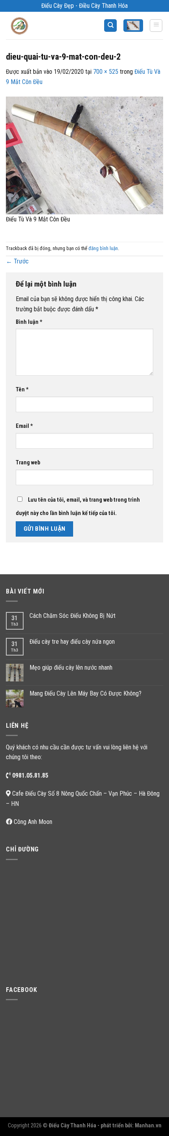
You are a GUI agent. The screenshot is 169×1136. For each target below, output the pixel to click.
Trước (17, 261)
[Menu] (156, 25)
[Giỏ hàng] (133, 25)
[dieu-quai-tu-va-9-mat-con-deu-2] (84, 155)
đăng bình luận (103, 248)
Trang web (28, 462)
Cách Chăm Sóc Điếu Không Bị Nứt (72, 615)
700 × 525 (105, 71)
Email (24, 426)
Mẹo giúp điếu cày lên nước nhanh (70, 667)
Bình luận (29, 322)
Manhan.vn (148, 1125)
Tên (22, 389)
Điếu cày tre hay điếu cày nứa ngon (72, 641)
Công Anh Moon (33, 822)
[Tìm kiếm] (110, 25)
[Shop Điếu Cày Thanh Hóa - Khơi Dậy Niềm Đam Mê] (26, 25)
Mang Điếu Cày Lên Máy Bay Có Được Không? (85, 693)
